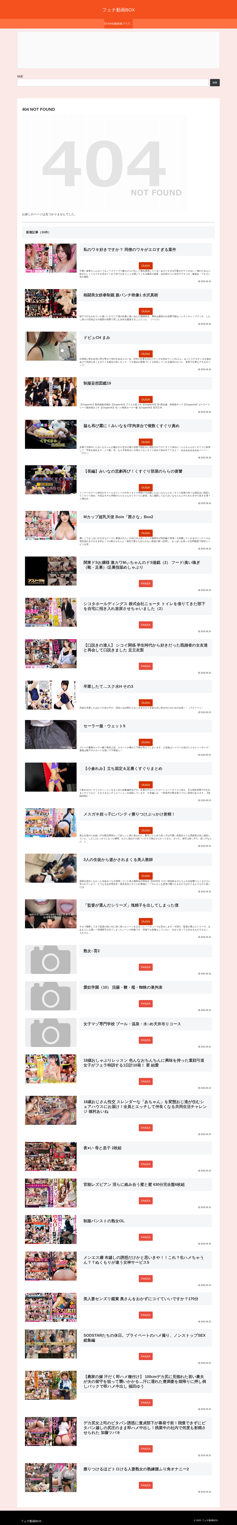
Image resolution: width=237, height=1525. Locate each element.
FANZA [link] (145, 583)
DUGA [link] (146, 265)
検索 (20, 76)
